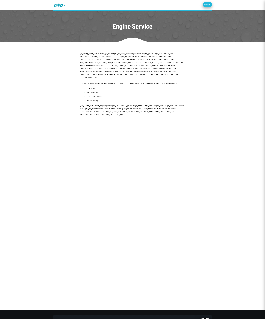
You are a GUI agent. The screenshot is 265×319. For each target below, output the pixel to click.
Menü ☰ (207, 4)
